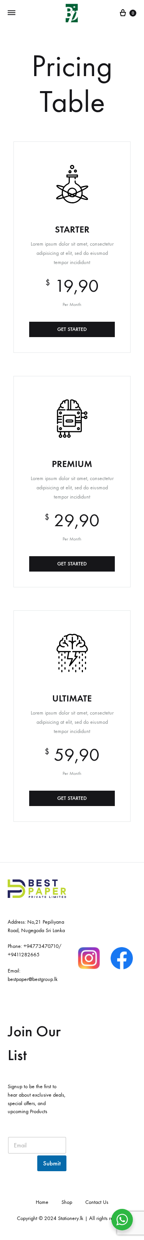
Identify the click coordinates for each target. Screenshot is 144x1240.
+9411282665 (24, 954)
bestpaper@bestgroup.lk (33, 979)
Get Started (72, 329)
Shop (66, 1202)
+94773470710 (41, 946)
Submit (52, 1163)
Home (42, 1202)
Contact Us (96, 1202)
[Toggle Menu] (11, 13)
